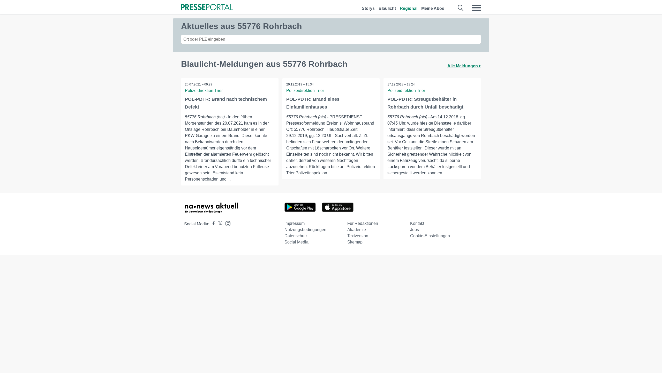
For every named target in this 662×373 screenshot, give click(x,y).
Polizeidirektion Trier (204, 90)
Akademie (356, 229)
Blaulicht (387, 8)
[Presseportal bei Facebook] (212, 224)
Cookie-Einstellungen (430, 236)
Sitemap (355, 242)
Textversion (357, 236)
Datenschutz (295, 236)
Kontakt (417, 223)
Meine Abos (432, 8)
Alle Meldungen (463, 66)
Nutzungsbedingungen (305, 229)
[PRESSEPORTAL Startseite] (207, 7)
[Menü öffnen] (476, 7)
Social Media (296, 242)
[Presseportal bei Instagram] (226, 223)
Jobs (414, 229)
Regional (408, 8)
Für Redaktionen (362, 223)
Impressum (294, 223)
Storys (368, 8)
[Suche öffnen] (460, 7)
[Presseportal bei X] (218, 224)
